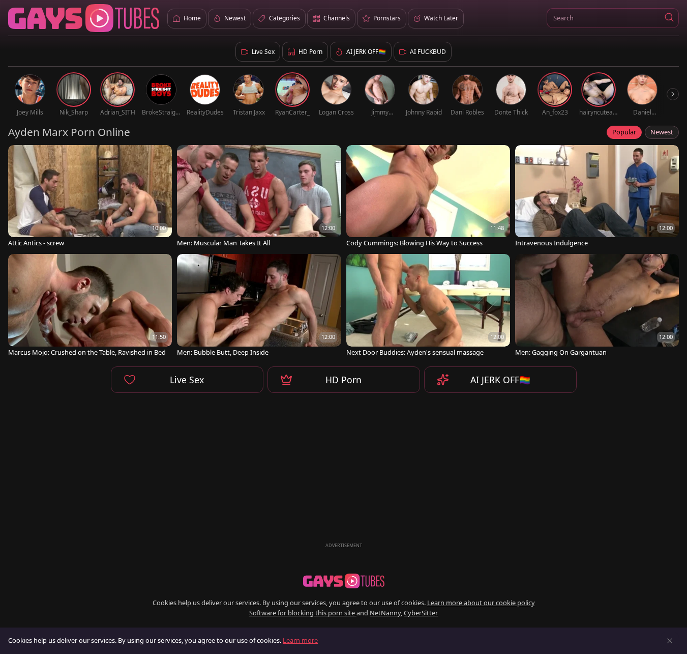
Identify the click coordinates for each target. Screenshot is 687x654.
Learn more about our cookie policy (481, 602)
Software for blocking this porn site (302, 612)
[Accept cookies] (670, 641)
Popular (624, 131)
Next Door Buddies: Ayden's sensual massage (415, 352)
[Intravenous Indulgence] (597, 197)
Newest (661, 131)
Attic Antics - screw (36, 243)
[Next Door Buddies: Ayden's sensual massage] (428, 306)
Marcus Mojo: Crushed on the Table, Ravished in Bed (87, 352)
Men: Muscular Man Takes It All (223, 243)
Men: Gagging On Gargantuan (561, 352)
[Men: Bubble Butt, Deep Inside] (259, 306)
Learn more (300, 640)
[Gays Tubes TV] (343, 581)
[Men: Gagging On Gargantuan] (597, 306)
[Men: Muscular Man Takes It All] (259, 197)
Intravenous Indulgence (551, 243)
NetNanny (385, 612)
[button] (669, 18)
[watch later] (20, 157)
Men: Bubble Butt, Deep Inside (222, 352)
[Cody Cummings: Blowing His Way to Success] (428, 197)
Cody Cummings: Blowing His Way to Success (414, 243)
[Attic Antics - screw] (90, 197)
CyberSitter (421, 612)
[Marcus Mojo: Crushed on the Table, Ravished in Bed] (90, 306)
